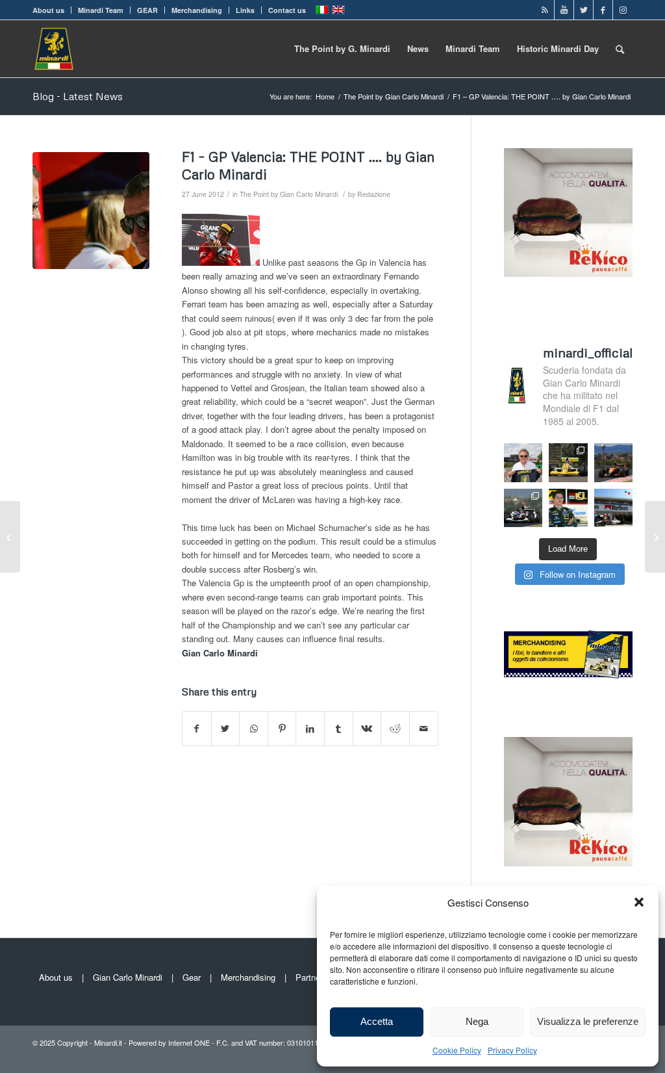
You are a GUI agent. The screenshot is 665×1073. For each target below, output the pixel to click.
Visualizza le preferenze (587, 1021)
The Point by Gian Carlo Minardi (289, 194)
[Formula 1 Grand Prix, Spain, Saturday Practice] (90, 210)
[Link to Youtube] (564, 9)
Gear (191, 977)
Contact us (287, 10)
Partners (311, 977)
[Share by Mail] (424, 728)
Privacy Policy (512, 1049)
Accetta (376, 1021)
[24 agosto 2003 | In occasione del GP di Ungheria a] (613, 508)
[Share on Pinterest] (282, 728)
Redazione (373, 194)
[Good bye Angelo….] (10, 537)
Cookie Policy (457, 1049)
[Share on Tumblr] (339, 728)
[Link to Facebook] (603, 9)
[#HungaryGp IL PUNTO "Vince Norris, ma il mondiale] (613, 462)
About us (48, 10)
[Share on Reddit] (395, 728)
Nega (477, 1021)
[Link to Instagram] (623, 9)
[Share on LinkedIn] (310, 728)
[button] (639, 902)
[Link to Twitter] (583, 9)
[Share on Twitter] (226, 728)
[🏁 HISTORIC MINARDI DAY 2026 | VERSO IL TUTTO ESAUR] (568, 462)
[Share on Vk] (367, 728)
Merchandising (196, 10)
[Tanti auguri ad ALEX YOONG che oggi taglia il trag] (568, 508)
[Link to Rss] (544, 9)
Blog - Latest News (77, 96)
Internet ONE (189, 1042)
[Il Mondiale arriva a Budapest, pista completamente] (523, 508)
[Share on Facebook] (196, 728)
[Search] (620, 48)
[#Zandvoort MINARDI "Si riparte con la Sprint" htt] (523, 462)
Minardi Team (100, 10)
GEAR (147, 10)
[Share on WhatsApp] (254, 728)
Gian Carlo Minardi (127, 977)
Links (245, 10)
